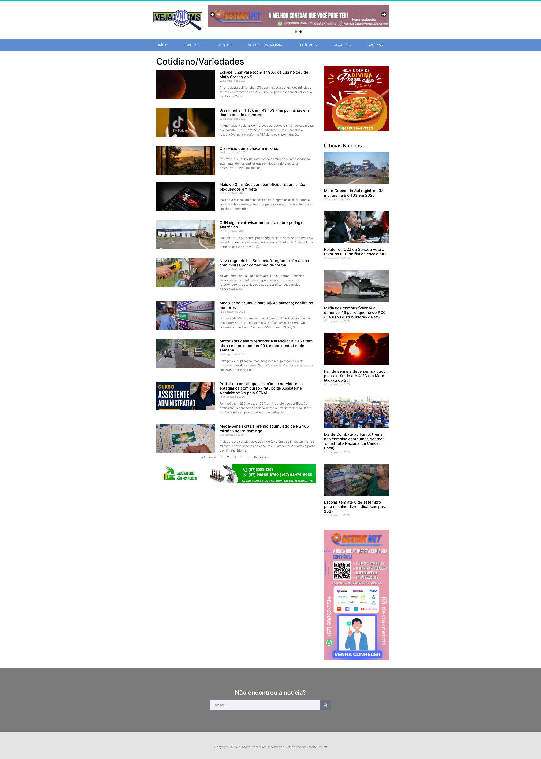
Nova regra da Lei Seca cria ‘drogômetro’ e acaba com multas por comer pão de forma (264, 263)
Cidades (340, 45)
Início (163, 45)
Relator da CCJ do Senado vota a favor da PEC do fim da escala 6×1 (355, 251)
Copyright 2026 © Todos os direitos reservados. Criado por (270, 747)
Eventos (224, 45)
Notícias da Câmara (265, 45)
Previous (213, 15)
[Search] (325, 705)
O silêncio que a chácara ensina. (249, 148)
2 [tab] (300, 31)
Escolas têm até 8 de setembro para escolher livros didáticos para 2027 (355, 506)
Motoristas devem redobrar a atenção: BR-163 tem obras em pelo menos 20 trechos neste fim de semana (266, 345)
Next (383, 15)
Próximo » (262, 457)
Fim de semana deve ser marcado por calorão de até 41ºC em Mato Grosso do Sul (355, 376)
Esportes (192, 45)
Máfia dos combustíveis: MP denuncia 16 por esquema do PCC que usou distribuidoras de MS (355, 312)
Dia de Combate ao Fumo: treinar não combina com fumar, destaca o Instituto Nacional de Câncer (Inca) (354, 441)
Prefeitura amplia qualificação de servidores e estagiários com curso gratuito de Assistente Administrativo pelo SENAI (261, 388)
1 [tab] (296, 31)
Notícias (305, 45)
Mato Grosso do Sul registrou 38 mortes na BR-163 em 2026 (354, 193)
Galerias (375, 45)
